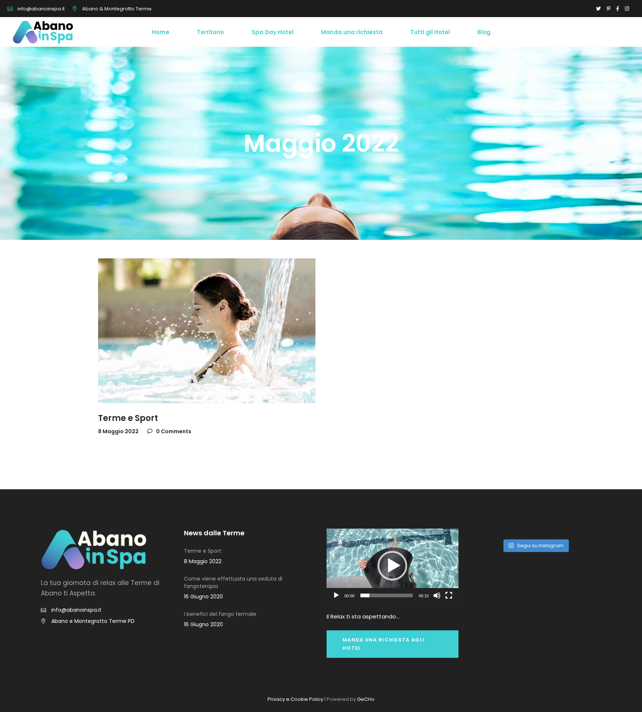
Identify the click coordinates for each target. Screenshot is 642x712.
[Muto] (437, 595)
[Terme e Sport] (206, 330)
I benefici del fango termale (220, 614)
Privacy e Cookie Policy (295, 699)
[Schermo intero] (449, 595)
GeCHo (365, 699)
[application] (392, 565)
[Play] (336, 595)
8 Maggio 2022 (118, 431)
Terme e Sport (128, 418)
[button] (392, 566)
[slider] (386, 595)
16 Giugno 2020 (203, 596)
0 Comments (173, 431)
